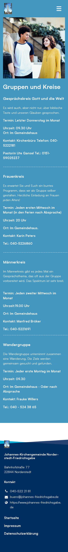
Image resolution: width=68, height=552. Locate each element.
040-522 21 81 (20, 491)
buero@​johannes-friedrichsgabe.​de (34, 497)
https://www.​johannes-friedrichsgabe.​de (35, 504)
